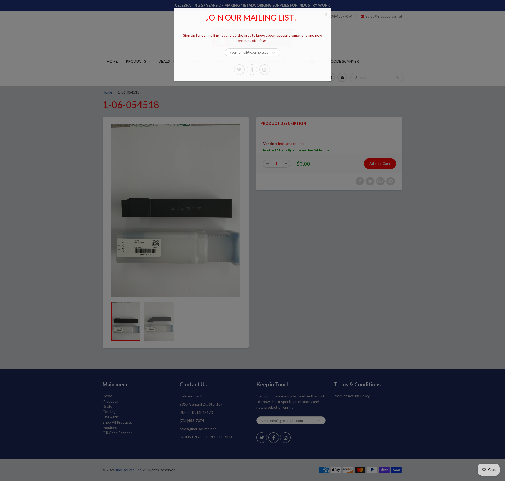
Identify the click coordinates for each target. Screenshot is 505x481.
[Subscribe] (274, 52)
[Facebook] (252, 69)
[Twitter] (239, 69)
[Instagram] (264, 69)
